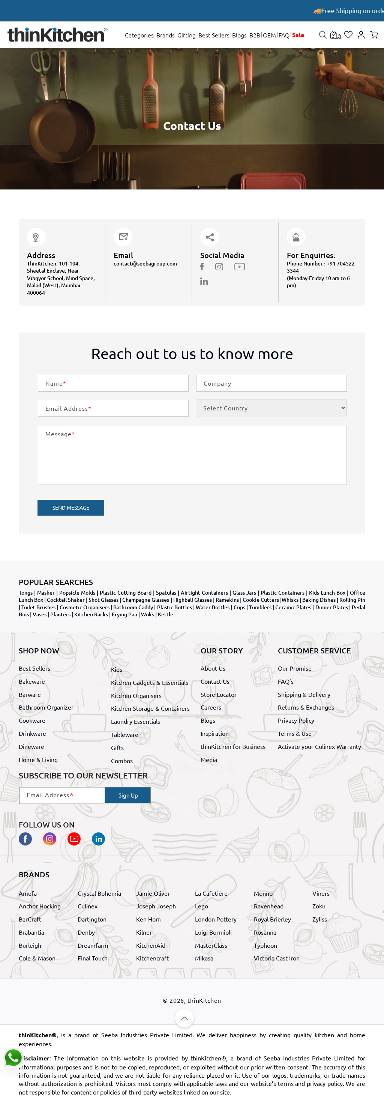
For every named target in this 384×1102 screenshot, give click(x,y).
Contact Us (215, 681)
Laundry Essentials (135, 721)
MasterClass (211, 945)
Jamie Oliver (153, 893)
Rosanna (265, 932)
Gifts (117, 747)
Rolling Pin (352, 599)
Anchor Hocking (40, 906)
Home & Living (38, 759)
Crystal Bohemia (99, 893)
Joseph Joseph (156, 906)
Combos (122, 760)
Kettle (165, 614)
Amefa (28, 893)
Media (209, 759)
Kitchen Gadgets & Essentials (149, 682)
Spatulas (166, 592)
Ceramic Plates (293, 607)
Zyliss (319, 919)
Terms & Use (295, 733)
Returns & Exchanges (306, 707)
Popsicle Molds (77, 592)
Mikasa (204, 958)
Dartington (92, 919)
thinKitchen (204, 1000)
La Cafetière (211, 893)
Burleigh (30, 945)
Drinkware (32, 733)
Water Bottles (213, 607)
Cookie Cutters (261, 599)
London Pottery (216, 919)
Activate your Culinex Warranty (319, 746)
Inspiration (215, 733)
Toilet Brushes (38, 607)
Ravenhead (269, 906)
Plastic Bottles (174, 607)
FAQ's (286, 681)
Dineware (31, 746)
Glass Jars (244, 592)
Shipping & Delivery (304, 694)
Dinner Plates (331, 607)
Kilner (144, 932)
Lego (201, 906)
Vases (39, 614)
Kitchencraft (152, 958)
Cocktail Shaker (66, 599)
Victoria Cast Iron (277, 958)
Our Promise (295, 668)
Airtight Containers (204, 592)
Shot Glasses (103, 599)
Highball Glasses (192, 599)
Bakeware (32, 681)
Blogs (208, 720)
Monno (263, 893)
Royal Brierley (272, 919)
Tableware (124, 734)
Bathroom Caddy (133, 607)
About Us (213, 668)
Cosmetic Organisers (85, 607)
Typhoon (265, 945)
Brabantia (31, 932)
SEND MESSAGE (70, 507)
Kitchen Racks (91, 614)
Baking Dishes (319, 599)
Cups (239, 607)
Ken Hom (148, 919)
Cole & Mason (37, 958)
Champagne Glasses (145, 599)
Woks (147, 614)
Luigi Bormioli (213, 932)
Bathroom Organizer (46, 707)
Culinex (88, 906)
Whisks (290, 599)
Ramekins (227, 599)
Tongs (26, 592)
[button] (139, 35)
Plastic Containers (282, 592)
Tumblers (260, 607)
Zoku (319, 906)
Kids (116, 669)
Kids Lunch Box (327, 592)
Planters (60, 614)
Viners (321, 893)
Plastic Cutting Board (126, 592)
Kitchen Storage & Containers (150, 708)
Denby (86, 932)
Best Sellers (34, 668)
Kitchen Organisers (136, 695)
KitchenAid (150, 945)
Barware (30, 694)
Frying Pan (124, 614)
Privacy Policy (296, 720)
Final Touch (93, 958)
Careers (211, 707)
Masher (46, 592)
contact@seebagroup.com (145, 263)
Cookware (32, 720)
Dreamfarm (93, 945)
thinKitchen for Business (233, 746)
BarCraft (30, 919)
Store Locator (219, 694)
